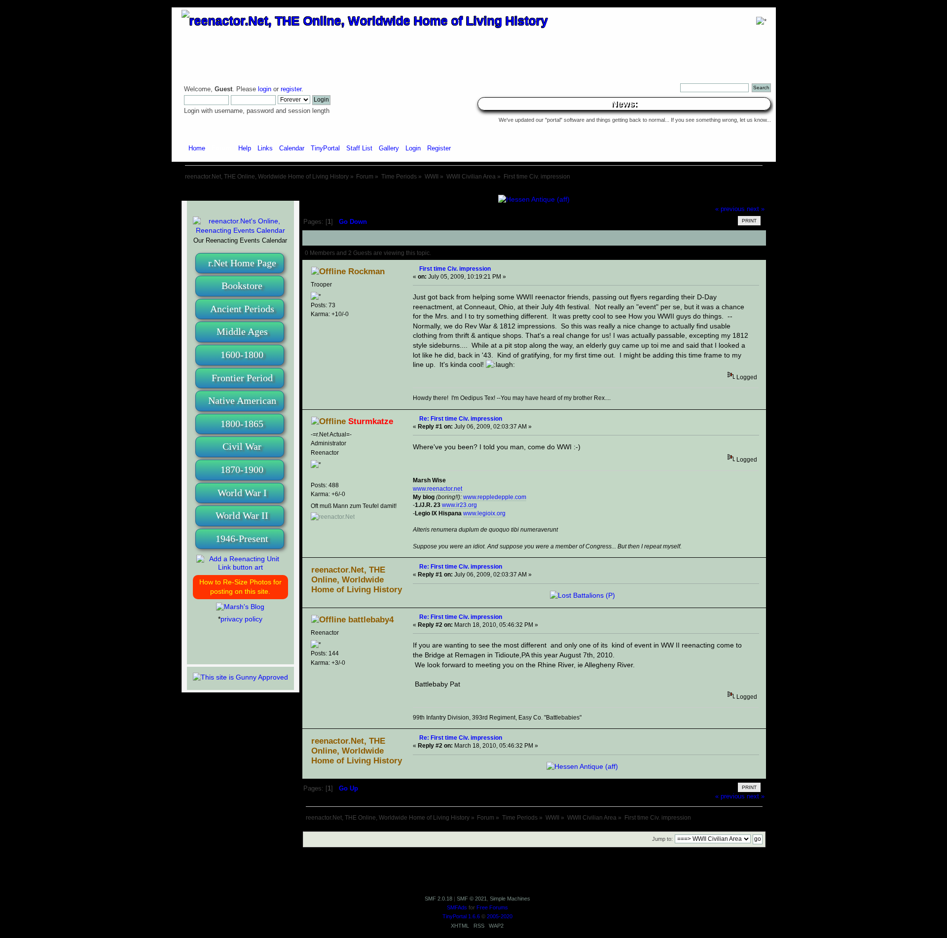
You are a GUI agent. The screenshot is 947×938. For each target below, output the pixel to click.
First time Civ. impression (455, 268)
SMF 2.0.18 (438, 899)
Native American (242, 400)
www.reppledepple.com (494, 497)
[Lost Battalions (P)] (582, 595)
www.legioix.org (484, 513)
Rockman (366, 271)
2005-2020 (499, 916)
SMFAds (457, 907)
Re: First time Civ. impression (460, 418)
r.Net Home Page (242, 262)
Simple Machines (510, 899)
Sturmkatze (370, 421)
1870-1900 (241, 469)
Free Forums (492, 907)
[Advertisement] (473, 191)
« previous (730, 209)
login (264, 89)
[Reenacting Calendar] (240, 230)
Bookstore (241, 285)
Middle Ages (242, 331)
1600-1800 (241, 354)
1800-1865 (241, 423)
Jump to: (662, 839)
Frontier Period (242, 377)
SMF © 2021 (472, 899)
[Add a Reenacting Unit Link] (240, 567)
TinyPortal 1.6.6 (461, 916)
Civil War (241, 446)
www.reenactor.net (437, 488)
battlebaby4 (371, 619)
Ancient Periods (242, 308)
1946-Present (242, 538)
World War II (242, 515)
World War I (242, 492)
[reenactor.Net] (333, 516)
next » (756, 209)
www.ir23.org (459, 505)
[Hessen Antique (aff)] (534, 199)
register (291, 89)
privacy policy (241, 619)
